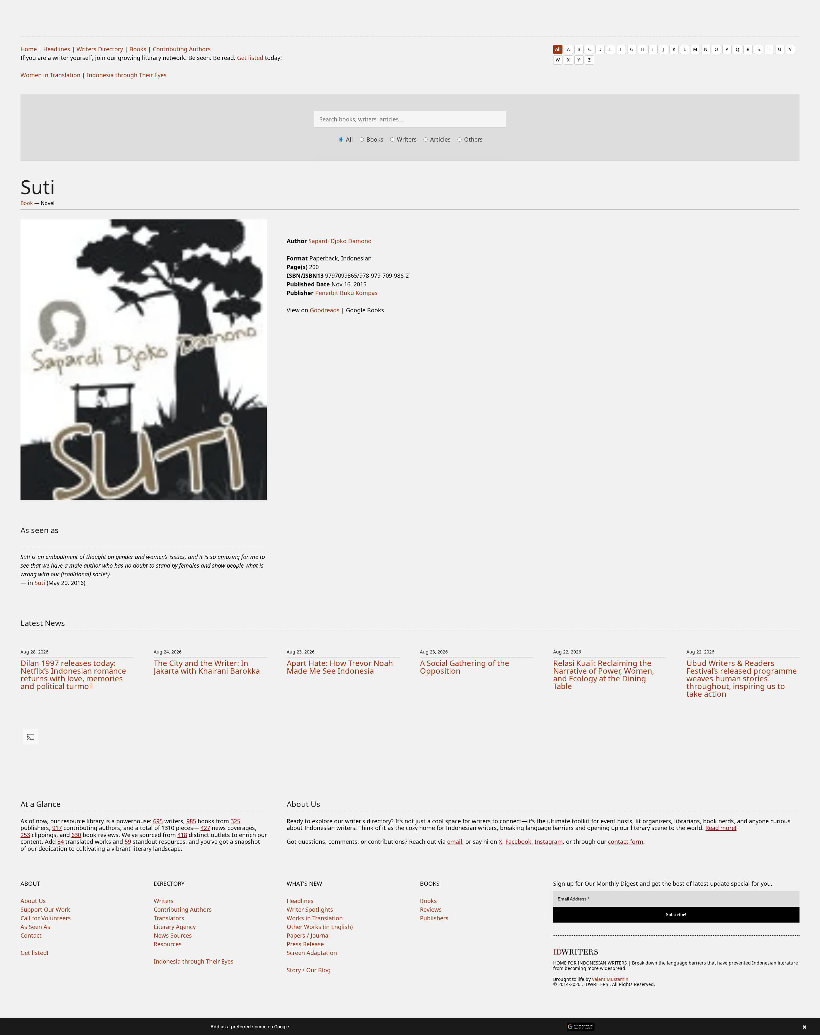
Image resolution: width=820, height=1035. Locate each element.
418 (182, 835)
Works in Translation (315, 918)
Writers (406, 139)
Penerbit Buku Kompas (346, 293)
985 (191, 821)
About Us (33, 901)
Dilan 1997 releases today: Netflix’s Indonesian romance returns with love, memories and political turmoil (73, 674)
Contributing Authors (182, 49)
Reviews (431, 909)
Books (137, 49)
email (454, 841)
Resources (168, 944)
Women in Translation (50, 75)
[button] (410, 1026)
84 (60, 841)
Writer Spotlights (310, 909)
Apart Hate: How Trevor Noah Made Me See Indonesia (340, 667)
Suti (40, 583)
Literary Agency (175, 927)
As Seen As (35, 927)
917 (57, 828)
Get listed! (34, 953)
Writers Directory (100, 49)
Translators (169, 918)
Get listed (250, 58)
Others (473, 139)
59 (128, 841)
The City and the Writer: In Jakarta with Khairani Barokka (207, 667)
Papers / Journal (308, 935)
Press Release (305, 944)
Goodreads (325, 310)
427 (205, 828)
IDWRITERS (410, 14)
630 (76, 835)
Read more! (720, 828)
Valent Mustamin (610, 979)
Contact (31, 935)
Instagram (549, 841)
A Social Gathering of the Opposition (464, 667)
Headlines (56, 49)
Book (26, 203)
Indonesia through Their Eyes (127, 75)
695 (158, 821)
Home (28, 49)
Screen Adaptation (312, 953)
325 (235, 821)
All (558, 49)
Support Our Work (45, 909)
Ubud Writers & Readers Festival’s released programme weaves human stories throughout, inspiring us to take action (741, 678)
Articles (440, 139)
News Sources (173, 935)
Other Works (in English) (320, 927)
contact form (625, 841)
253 (25, 835)
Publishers (434, 918)
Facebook (518, 841)
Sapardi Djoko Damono (340, 241)
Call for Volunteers (45, 918)
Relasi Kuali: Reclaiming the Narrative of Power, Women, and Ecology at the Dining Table (603, 674)
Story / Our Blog (309, 970)
